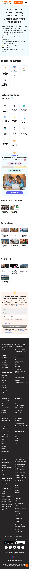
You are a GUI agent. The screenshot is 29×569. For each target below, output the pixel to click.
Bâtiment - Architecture (6, 501)
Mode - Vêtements (5, 495)
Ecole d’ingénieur (19, 412)
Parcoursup (17, 400)
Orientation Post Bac (19, 475)
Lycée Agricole (4, 436)
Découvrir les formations (20, 403)
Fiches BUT (3, 389)
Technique (17, 513)
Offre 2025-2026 (5, 418)
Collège (3, 428)
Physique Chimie (5, 407)
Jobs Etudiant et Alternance (21, 425)
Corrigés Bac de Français (21, 468)
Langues (3, 474)
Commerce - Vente (5, 499)
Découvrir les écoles (19, 407)
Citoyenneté (18, 366)
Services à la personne (6, 506)
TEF (16, 436)
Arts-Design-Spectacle (6, 467)
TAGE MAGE (17, 528)
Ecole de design (18, 410)
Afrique (16, 367)
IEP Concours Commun (20, 524)
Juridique (17, 507)
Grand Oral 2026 (19, 480)
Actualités (17, 380)
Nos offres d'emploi (18, 536)
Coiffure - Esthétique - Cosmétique (6, 497)
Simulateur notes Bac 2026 (7, 344)
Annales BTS (4, 362)
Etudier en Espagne (5, 483)
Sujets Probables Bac (20, 463)
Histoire (3, 402)
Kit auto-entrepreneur (6, 511)
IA (15, 359)
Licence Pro (3, 446)
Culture (16, 505)
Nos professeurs (18, 357)
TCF (16, 435)
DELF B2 (16, 440)
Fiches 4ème (4, 377)
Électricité (3, 503)
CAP (2, 430)
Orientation (17, 362)
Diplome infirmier (5, 451)
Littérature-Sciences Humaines (6, 463)
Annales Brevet (4, 359)
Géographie (4, 403)
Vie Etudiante (18, 420)
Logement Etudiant (19, 423)
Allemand (3, 412)
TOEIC (16, 441)
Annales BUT (4, 365)
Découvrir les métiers (19, 405)
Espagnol (3, 410)
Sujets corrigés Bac (19, 466)
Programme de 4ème (20, 348)
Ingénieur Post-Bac (19, 515)
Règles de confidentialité (20, 539)
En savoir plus (7, 323)
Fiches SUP (3, 392)
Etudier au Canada (5, 480)
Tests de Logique (19, 531)
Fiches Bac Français (6, 384)
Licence (3, 444)
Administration (18, 502)
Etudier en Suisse (5, 482)
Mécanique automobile (6, 504)
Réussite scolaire (19, 361)
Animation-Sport (19, 503)
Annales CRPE (4, 367)
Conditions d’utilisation (20, 565)
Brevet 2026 (4, 351)
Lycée (16, 488)
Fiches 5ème (4, 375)
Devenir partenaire (19, 414)
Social (2, 470)
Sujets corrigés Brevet (20, 464)
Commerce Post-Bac (20, 518)
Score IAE (17, 529)
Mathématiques (5, 400)
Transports (3, 493)
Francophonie (18, 369)
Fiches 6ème (4, 374)
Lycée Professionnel (5, 434)
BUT (2, 441)
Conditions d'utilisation (8, 539)
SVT (2, 405)
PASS (2, 450)
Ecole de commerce (19, 408)
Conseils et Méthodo (19, 459)
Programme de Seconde (20, 351)
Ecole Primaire (4, 426)
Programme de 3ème (20, 349)
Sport (16, 364)
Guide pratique (18, 493)
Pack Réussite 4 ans (5, 420)
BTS (2, 438)
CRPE (16, 500)
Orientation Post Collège (20, 477)
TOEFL (16, 443)
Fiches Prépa (4, 387)
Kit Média (17, 384)
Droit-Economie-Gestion (7, 461)
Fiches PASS (4, 390)
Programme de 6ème (20, 344)
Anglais (3, 408)
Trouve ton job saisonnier (20, 427)
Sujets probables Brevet (20, 461)
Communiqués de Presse (21, 382)
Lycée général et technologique (5, 432)
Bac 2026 (3, 349)
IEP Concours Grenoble (20, 526)
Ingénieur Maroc (18, 516)
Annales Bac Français (6, 360)
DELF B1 (16, 438)
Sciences (3, 465)
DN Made (3, 448)
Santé (2, 469)
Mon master (18, 479)
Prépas (3, 443)
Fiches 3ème (4, 379)
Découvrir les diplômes (20, 402)
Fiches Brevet (4, 382)
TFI (15, 433)
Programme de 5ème (20, 346)
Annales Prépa (4, 364)
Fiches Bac (3, 380)
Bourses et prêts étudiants (21, 422)
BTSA (2, 439)
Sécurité (17, 511)
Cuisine (3, 491)
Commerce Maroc (19, 523)
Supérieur (17, 490)
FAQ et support (18, 379)
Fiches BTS (3, 385)
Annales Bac (4, 357)
